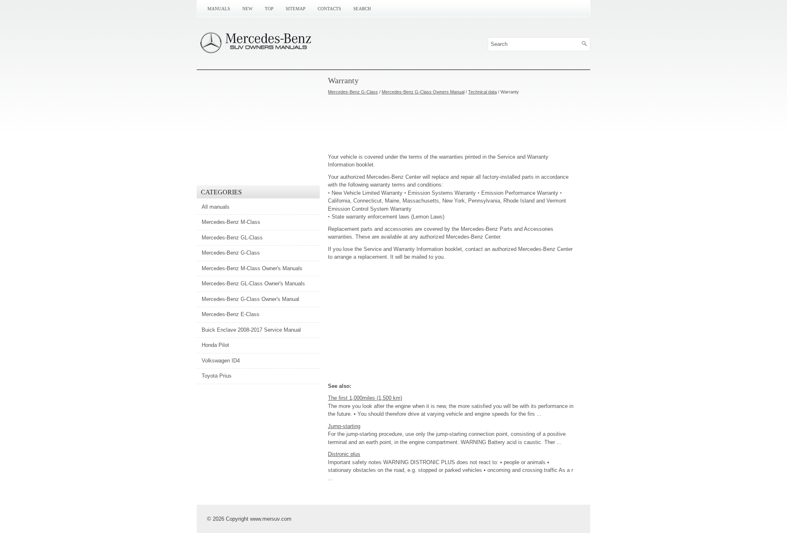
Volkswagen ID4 (221, 361)
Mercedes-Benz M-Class (231, 222)
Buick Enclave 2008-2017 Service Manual (251, 330)
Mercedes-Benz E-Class (230, 314)
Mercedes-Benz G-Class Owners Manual (423, 91)
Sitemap (295, 8)
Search (362, 8)
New (247, 8)
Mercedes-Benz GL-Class (232, 238)
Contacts (329, 8)
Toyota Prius (217, 376)
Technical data (482, 91)
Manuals (218, 8)
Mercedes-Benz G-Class (353, 91)
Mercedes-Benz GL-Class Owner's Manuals (253, 283)
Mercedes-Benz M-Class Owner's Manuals (252, 268)
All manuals (216, 207)
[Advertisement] (451, 124)
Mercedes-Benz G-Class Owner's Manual (250, 299)
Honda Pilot (215, 345)
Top (269, 8)
